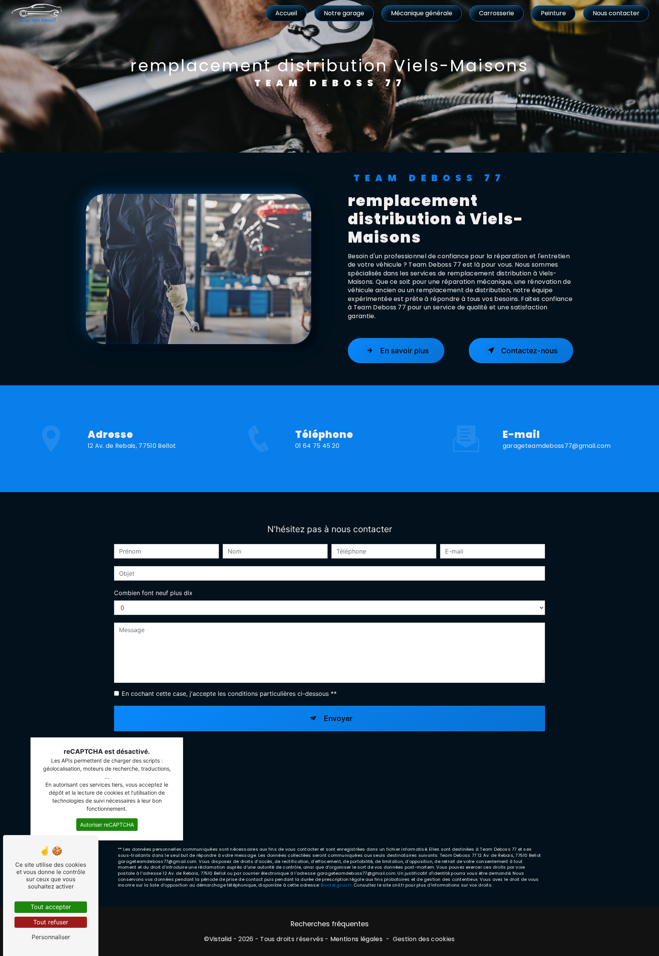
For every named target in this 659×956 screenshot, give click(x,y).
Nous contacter (616, 13)
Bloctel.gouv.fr (336, 885)
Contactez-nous (529, 350)
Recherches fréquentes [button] (330, 924)
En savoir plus (404, 350)
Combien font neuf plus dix (153, 593)
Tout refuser (50, 922)
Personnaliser (51, 937)
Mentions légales (356, 939)
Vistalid (220, 939)
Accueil (286, 13)
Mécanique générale (421, 13)
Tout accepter (51, 907)
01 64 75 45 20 (317, 445)
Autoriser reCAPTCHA (107, 824)
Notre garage (344, 13)
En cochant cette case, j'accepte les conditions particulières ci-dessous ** (229, 693)
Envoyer (338, 718)
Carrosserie (496, 13)
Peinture (553, 13)
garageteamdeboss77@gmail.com (557, 445)
